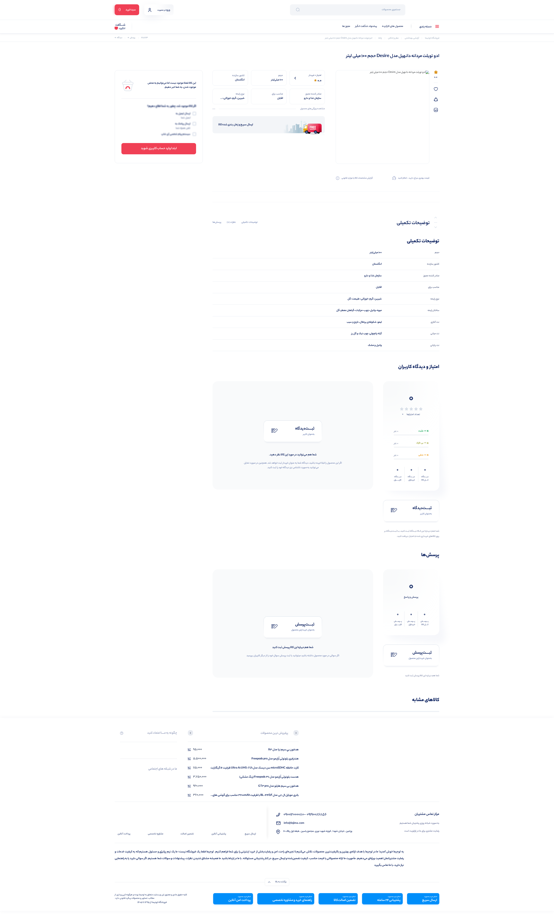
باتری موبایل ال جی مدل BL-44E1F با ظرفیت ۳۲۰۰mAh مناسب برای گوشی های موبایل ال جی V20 (256, 795)
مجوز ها (346, 26)
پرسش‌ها (217, 222)
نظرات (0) (231, 222)
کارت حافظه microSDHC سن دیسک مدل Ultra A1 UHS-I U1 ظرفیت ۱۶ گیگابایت (255, 768)
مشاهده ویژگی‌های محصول (312, 109)
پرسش (131, 37)
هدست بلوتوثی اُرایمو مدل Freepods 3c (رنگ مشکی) (269, 777)
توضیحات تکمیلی (249, 222)
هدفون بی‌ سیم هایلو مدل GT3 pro (278, 786)
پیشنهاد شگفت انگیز (366, 26)
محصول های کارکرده (392, 26)
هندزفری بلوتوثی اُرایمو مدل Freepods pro (275, 759)
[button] (296, 733)
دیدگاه (118, 37)
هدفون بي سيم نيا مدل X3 (283, 749)
